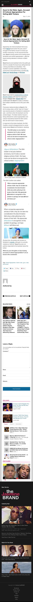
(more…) (19, 430)
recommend (5, 264)
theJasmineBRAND (20, 585)
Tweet (6, 268)
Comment (6, 351)
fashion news (19, 262)
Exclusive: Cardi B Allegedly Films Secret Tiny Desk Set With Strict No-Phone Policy (21, 405)
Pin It (24, 268)
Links (16, 599)
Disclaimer (16, 588)
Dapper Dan (19, 99)
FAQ (16, 593)
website (12, 242)
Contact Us (16, 591)
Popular (6, 424)
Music (4, 464)
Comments (18, 424)
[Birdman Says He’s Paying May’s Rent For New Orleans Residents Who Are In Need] (16, 515)
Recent (11, 424)
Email (4, 375)
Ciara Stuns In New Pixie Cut (8, 537)
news (27, 262)
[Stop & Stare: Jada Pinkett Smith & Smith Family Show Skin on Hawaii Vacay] (16, 567)
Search (16, 597)
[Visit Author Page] (5, 281)
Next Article (24, 296)
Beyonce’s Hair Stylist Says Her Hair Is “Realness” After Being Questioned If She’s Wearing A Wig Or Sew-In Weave (16, 534)
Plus (18, 268)
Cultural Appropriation (11, 262)
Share (6, 271)
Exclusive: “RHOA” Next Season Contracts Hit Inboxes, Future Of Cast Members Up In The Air (20, 416)
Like (12, 268)
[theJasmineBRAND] (16, 4)
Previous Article (10, 296)
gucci (24, 262)
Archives (16, 595)
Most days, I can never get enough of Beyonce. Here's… (19, 437)
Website (5, 381)
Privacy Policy (16, 590)
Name (4, 369)
